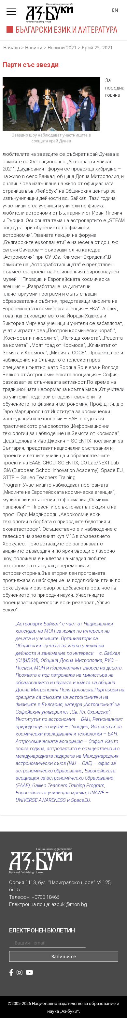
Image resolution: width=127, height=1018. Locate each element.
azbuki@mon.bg (69, 904)
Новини (33, 47)
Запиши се (63, 956)
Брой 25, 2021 (97, 47)
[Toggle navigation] (13, 9)
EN (115, 10)
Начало (11, 47)
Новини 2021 (62, 47)
